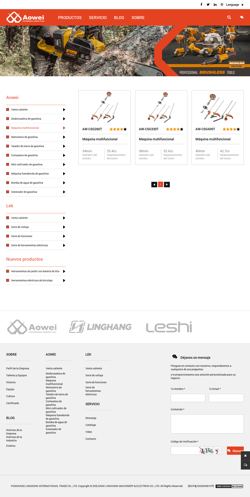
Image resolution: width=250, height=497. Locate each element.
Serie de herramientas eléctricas (93, 389)
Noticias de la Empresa (14, 431)
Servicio (92, 404)
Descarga (90, 418)
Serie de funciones (96, 382)
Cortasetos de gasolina (54, 403)
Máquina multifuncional (54, 382)
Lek (88, 354)
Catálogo (90, 425)
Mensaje (235, 451)
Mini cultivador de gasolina (56, 409)
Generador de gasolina (53, 430)
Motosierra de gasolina (54, 389)
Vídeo (88, 432)
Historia (11, 382)
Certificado (12, 403)
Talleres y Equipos (16, 375)
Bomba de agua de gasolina (56, 423)
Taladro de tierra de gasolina (57, 396)
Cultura (10, 396)
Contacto (90, 438)
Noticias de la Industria (14, 438)
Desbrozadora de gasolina (55, 375)
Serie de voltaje (94, 375)
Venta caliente (54, 368)
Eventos (10, 445)
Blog (10, 418)
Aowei (51, 354)
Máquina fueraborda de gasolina (57, 416)
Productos (70, 17)
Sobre (138, 17)
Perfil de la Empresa (17, 368)
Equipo (10, 389)
